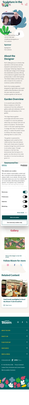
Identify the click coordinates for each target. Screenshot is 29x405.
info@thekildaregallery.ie (11, 39)
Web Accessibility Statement (8, 370)
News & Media (6, 354)
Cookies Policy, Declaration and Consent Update (13, 367)
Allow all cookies (14, 217)
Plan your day (6, 342)
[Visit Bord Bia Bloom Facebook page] (14, 265)
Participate (5, 348)
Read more (8, 305)
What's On (5, 336)
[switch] (25, 197)
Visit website (8, 41)
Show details (20, 212)
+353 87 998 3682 (9, 37)
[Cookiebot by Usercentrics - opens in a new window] (20, 166)
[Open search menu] (22, 4)
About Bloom (6, 330)
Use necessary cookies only (14, 222)
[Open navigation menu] (26, 4)
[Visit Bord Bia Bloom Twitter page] (21, 265)
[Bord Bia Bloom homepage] (6, 4)
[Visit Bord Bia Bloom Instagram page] (8, 265)
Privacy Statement (19, 364)
